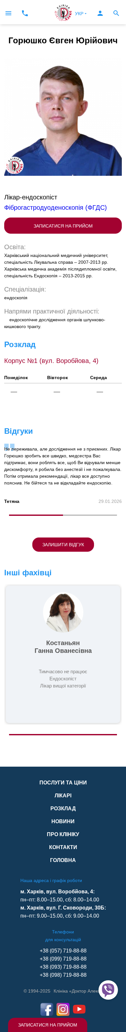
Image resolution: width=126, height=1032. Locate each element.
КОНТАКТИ (63, 847)
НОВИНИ (63, 821)
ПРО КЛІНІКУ (63, 834)
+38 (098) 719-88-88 (63, 975)
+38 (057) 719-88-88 (63, 950)
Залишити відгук (63, 544)
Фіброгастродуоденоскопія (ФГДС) (55, 207)
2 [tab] (90, 515)
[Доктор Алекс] (63, 12)
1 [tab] (36, 515)
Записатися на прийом (47, 1024)
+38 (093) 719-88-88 (63, 967)
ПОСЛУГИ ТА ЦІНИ (63, 782)
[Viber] (108, 990)
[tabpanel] (63, 473)
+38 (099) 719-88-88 (63, 959)
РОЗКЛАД (63, 808)
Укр (79, 13)
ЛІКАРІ (63, 795)
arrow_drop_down (85, 13)
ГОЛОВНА (63, 860)
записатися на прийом (63, 226)
